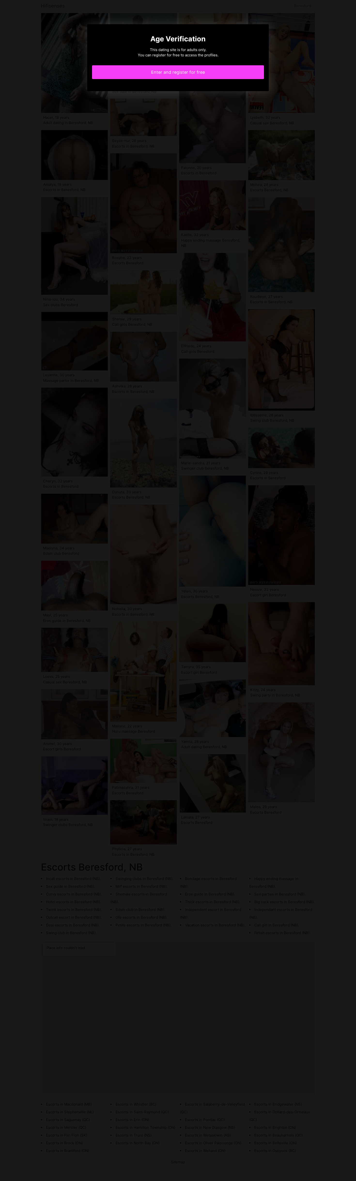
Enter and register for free (178, 72)
